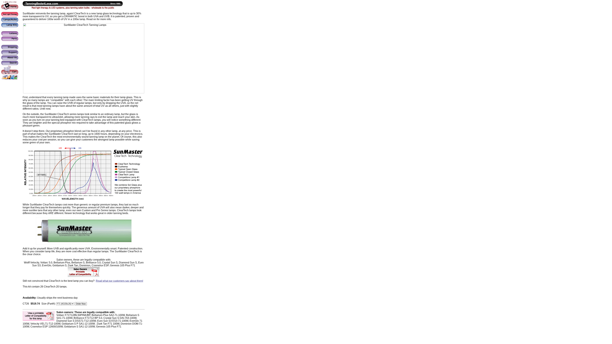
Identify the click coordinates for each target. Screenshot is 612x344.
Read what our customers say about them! (119, 281)
